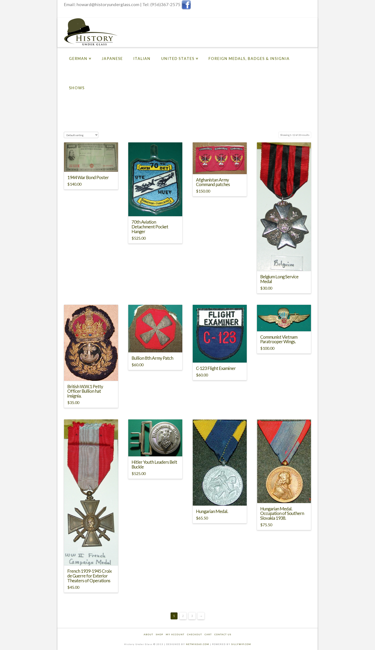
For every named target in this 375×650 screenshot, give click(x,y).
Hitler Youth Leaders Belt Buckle (154, 464)
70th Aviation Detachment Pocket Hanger (150, 226)
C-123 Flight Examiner (216, 368)
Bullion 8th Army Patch (152, 358)
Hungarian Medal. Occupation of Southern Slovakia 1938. (282, 513)
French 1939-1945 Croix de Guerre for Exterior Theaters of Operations (89, 575)
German (78, 58)
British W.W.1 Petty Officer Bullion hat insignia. (85, 391)
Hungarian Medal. (212, 511)
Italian (142, 58)
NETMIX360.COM (197, 644)
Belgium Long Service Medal (279, 279)
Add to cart (92, 164)
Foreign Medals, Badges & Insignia (249, 58)
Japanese (112, 58)
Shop (159, 634)
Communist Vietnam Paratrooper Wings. (278, 339)
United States (177, 58)
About (148, 634)
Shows (77, 88)
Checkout (194, 634)
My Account (175, 634)
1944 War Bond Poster (88, 177)
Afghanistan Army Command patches (213, 182)
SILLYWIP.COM (241, 644)
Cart (208, 634)
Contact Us (222, 634)
